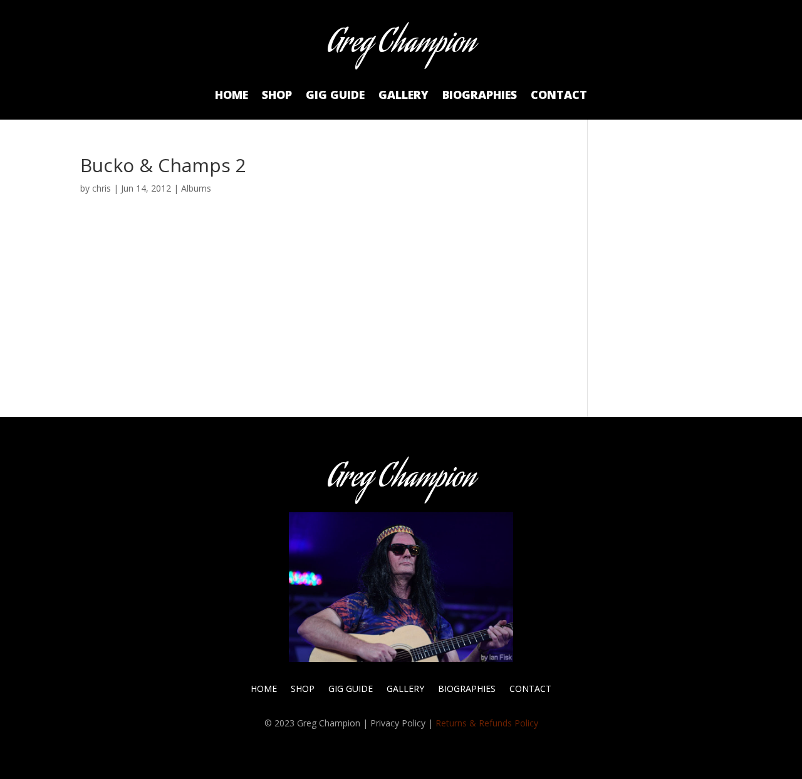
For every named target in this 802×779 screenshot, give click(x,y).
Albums (196, 188)
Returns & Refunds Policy (486, 723)
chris (101, 188)
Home (231, 96)
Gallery (403, 96)
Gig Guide (335, 96)
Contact (559, 96)
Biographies (479, 96)
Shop (277, 96)
